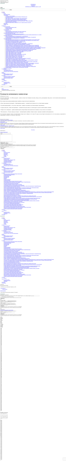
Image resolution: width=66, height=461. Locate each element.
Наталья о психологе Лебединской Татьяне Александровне (13, 173)
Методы (3, 79)
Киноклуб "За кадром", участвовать (9, 76)
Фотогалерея (6, 15)
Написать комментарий (4, 132)
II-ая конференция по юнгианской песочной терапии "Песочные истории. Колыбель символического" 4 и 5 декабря (23, 34)
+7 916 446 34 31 (33, 4)
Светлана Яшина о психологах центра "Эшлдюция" (12, 182)
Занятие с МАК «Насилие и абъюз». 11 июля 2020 (13, 53)
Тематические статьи (5, 89)
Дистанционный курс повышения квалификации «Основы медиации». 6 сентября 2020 (19, 50)
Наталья (5, 178)
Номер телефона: (3, 147)
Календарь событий (7, 14)
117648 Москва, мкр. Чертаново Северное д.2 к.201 (33, 6)
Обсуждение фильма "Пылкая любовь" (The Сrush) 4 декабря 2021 (16, 31)
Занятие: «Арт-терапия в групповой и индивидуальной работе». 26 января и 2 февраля (19, 65)
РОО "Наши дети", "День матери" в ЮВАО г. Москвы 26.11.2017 (16, 19)
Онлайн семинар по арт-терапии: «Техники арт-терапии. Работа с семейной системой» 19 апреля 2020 (21, 61)
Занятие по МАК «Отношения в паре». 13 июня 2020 (14, 56)
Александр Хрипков (7, 180)
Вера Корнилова (6, 244)
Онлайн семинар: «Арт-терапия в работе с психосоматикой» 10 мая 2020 (17, 67)
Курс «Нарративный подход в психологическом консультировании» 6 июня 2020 (18, 58)
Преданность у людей (3, 122)
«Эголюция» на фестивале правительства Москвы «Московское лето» (16, 16)
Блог (3, 81)
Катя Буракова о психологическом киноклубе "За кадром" (13, 181)
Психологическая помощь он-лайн (11, 27)
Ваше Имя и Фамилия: (4, 301)
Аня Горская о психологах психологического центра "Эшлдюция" (14, 185)
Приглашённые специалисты (8, 70)
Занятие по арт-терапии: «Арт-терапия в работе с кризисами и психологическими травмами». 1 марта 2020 (22, 63)
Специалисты (4, 68)
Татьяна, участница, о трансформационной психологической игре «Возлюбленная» (17, 258)
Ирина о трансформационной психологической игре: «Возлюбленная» (15, 257)
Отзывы (3, 78)
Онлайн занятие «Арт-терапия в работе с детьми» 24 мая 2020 (15, 59)
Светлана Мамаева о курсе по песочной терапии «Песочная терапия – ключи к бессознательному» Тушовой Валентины (22, 253)
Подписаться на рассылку (4, 0)
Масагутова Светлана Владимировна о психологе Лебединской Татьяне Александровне (17, 207)
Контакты (3, 84)
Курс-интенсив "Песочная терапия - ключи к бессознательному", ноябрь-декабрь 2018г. (19, 20)
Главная (3, 217)
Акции (5, 155)
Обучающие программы (7, 38)
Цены (3, 72)
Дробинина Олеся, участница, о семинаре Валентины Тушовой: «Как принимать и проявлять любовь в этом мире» (21, 200)
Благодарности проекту (9, 17)
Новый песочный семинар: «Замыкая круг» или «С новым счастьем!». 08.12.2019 (18, 22)
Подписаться (2, 298)
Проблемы (5, 83)
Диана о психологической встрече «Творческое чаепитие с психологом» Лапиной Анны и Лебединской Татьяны (21, 187)
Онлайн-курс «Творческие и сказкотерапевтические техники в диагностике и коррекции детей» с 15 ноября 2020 (23, 48)
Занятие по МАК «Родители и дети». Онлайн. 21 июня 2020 (15, 55)
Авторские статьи (6, 279)
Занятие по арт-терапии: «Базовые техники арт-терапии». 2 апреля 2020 (17, 62)
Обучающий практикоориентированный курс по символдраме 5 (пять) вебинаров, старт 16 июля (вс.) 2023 (22, 40)
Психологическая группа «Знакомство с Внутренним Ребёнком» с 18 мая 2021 (18, 44)
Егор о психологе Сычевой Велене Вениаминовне (11, 203)
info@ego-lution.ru (3, 290)
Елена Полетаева (6, 176)
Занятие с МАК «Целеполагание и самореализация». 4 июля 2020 (16, 54)
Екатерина (5, 245)
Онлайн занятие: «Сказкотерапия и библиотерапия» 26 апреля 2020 (16, 60)
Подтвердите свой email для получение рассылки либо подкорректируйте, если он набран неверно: (15, 295)
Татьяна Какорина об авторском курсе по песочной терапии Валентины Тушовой (16, 199)
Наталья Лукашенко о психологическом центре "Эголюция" (13, 201)
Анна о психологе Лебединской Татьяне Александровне (12, 271)
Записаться (33, 5)
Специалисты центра (7, 69)
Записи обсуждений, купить (8, 172)
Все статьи (33, 129)
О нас (5, 13)
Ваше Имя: (2, 146)
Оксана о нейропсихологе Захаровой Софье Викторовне (12, 189)
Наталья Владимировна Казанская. (9, 174)
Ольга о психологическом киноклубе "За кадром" (11, 194)
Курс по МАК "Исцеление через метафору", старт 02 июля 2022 (15, 41)
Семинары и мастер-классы (8, 35)
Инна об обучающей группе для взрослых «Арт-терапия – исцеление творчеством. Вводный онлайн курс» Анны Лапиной (23, 196)
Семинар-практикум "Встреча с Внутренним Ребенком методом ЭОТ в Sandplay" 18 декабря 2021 (21, 37)
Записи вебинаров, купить (8, 74)
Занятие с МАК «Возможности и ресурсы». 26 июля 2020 (14, 51)
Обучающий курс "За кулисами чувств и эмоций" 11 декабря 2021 (16, 42)
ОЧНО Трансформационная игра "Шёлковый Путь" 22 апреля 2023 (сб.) (17, 36)
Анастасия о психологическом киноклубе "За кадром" (12, 262)
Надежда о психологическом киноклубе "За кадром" (12, 186)
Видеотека (5, 23)
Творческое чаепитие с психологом (11, 21)
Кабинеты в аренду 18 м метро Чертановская (11, 71)
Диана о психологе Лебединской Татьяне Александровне (13, 205)
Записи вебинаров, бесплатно (8, 168)
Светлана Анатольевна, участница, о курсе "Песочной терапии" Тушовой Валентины (17, 249)
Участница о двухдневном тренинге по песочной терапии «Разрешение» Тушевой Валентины (18, 193)
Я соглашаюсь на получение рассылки (8, 296)
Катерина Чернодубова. (7, 175)
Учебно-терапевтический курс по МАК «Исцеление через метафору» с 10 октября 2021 (19, 43)
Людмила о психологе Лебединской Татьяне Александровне (13, 275)
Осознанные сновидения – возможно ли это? (7, 125)
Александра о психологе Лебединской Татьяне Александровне (13, 204)
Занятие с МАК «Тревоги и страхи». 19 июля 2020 (13, 52)
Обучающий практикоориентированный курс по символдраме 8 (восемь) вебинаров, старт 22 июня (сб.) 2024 (22, 39)
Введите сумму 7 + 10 (3, 142)
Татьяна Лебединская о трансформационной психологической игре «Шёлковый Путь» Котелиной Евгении (20, 266)
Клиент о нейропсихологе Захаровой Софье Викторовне (12, 197)
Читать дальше (2, 121)
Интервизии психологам (7, 162)
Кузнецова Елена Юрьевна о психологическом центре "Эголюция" (14, 202)
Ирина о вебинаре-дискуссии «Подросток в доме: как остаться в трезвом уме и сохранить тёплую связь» (20, 195)
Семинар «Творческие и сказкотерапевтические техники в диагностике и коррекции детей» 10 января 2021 (22, 45)
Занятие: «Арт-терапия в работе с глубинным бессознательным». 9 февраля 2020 (18, 64)
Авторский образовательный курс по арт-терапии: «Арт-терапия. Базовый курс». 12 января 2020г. (21, 66)
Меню (2, 7)
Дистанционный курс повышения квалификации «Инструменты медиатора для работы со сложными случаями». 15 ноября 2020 (25, 47)
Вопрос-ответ (6, 24)
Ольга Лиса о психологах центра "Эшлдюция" (11, 183)
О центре (3, 12)
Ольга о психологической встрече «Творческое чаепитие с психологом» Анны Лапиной (17, 188)
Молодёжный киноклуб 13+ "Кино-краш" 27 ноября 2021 (14, 32)
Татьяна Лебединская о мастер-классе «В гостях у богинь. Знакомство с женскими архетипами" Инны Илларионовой (22, 198)
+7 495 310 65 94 (4, 289)
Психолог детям (6, 29)
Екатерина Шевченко (7, 179)
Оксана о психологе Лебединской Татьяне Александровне (13, 208)
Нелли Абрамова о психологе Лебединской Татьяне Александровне (14, 206)
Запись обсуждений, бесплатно (9, 77)
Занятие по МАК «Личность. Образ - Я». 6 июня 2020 (14, 57)
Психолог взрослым (7, 26)
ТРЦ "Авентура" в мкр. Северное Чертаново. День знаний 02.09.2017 (16, 18)
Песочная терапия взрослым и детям (9, 159)
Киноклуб (3, 75)
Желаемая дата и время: (4, 304)
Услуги (3, 25)
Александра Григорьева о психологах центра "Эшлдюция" (13, 184)
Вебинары (3, 73)
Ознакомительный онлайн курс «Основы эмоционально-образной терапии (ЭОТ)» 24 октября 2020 (21, 49)
